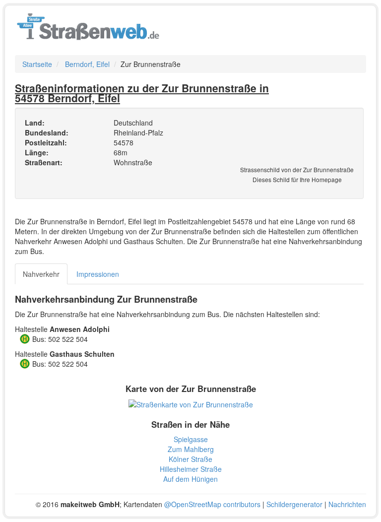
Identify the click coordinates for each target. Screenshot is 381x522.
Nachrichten (347, 504)
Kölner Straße (190, 459)
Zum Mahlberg (191, 449)
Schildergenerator (294, 504)
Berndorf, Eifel (87, 64)
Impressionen (97, 274)
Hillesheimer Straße (191, 469)
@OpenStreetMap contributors (212, 504)
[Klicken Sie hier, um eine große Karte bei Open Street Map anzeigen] (190, 403)
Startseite (37, 64)
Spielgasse (191, 439)
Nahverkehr (41, 274)
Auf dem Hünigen (190, 479)
